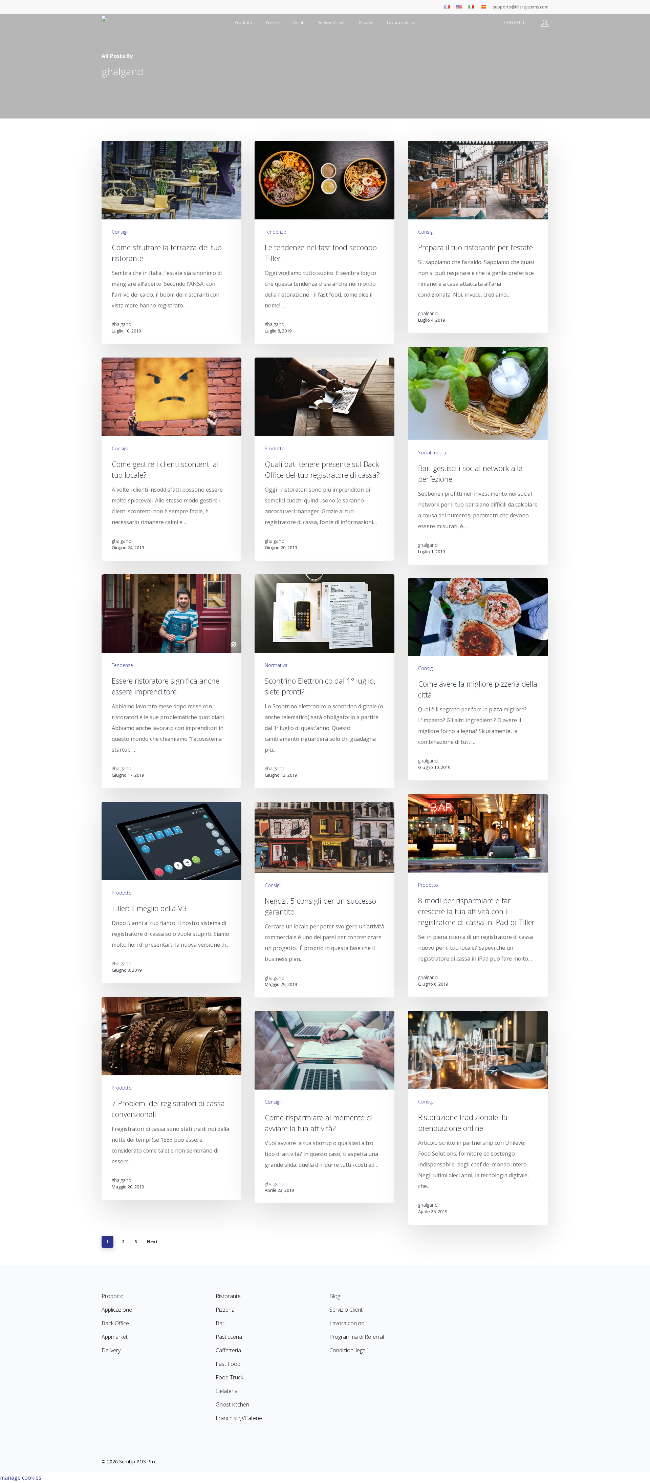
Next (152, 1242)
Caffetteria (228, 1350)
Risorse (366, 22)
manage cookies (20, 1477)
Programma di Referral (356, 1336)
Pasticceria (229, 1336)
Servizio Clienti (332, 22)
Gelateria (227, 1391)
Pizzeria (225, 1309)
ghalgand (121, 324)
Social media (432, 452)
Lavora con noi (401, 22)
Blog (334, 1296)
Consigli (120, 232)
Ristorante (228, 1296)
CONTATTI (514, 22)
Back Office (115, 1323)
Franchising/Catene (239, 1418)
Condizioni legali (348, 1350)
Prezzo (272, 22)
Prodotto (243, 22)
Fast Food (228, 1364)
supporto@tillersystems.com (520, 7)
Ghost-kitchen (232, 1404)
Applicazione (117, 1309)
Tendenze (275, 232)
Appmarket (115, 1336)
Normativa (276, 665)
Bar (220, 1323)
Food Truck (229, 1377)
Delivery (111, 1350)
